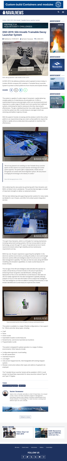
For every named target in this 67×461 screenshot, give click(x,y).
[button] (63, 12)
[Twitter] (27, 457)
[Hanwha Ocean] (25, 409)
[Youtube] (39, 457)
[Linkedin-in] (35, 457)
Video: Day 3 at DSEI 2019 (22, 433)
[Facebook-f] (23, 457)
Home (4, 20)
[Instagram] (43, 457)
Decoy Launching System (10, 386)
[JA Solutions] (33, 8)
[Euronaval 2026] (25, 26)
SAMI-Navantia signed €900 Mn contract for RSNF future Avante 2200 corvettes (54, 436)
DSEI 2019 (22, 386)
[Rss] (31, 457)
